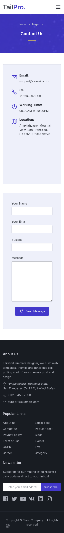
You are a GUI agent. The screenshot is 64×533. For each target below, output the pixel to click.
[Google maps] (32, 155)
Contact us (10, 429)
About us (9, 423)
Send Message (35, 311)
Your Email (19, 221)
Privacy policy (12, 435)
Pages (36, 24)
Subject (17, 239)
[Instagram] (49, 499)
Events (39, 441)
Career (7, 453)
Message (17, 258)
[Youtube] (23, 499)
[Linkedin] (40, 499)
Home (23, 24)
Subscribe (51, 487)
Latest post (42, 423)
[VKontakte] (32, 499)
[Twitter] (14, 499)
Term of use (11, 441)
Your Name (19, 203)
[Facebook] (6, 499)
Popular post (43, 429)
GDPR (7, 447)
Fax (37, 447)
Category (41, 453)
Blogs (38, 435)
